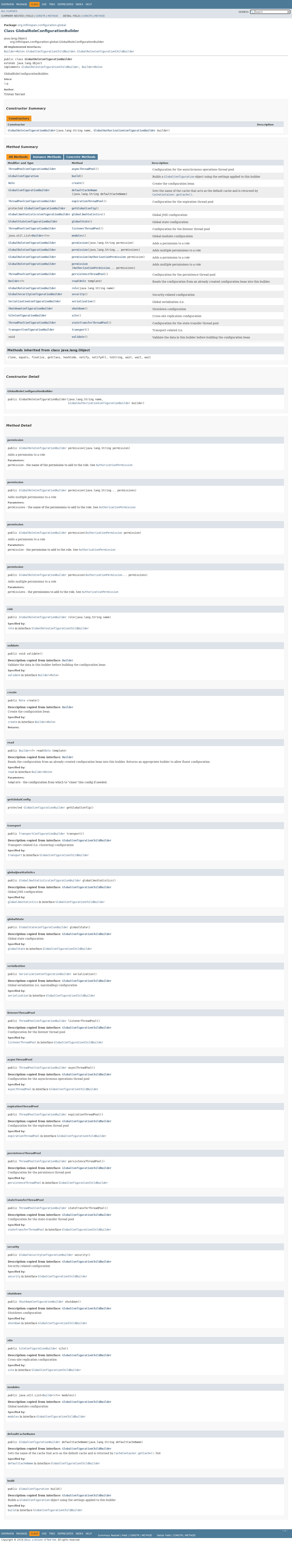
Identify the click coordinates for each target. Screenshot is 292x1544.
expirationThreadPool (87, 201)
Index (79, 4)
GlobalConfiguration (23, 176)
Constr (40, 16)
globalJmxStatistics (87, 214)
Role (20, 51)
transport (79, 329)
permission (80, 242)
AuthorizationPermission (107, 256)
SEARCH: (244, 12)
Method (53, 16)
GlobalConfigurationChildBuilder (50, 51)
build (76, 176)
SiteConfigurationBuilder (27, 315)
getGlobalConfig (84, 208)
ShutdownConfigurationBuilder (30, 308)
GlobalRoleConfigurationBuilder (31, 130)
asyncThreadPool (84, 168)
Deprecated (65, 4)
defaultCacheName (84, 190)
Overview (7, 4)
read (75, 281)
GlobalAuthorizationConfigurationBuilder (125, 130)
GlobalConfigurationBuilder (29, 190)
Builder (9, 51)
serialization (82, 301)
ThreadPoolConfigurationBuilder (32, 168)
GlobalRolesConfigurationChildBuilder (105, 51)
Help (89, 4)
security (78, 294)
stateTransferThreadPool (90, 322)
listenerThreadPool (86, 228)
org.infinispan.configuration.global (42, 25)
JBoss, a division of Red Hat (40, 1539)
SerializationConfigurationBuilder (34, 301)
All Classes (9, 11)
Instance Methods (47, 157)
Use (44, 4)
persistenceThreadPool (88, 274)
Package (21, 4)
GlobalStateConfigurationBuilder (33, 221)
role (75, 288)
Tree (52, 4)
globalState (80, 221)
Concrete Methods (80, 157)
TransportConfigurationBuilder (31, 329)
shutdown (78, 308)
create (76, 183)
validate (78, 336)
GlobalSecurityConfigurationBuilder (35, 294)
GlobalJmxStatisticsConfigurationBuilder (39, 214)
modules (77, 235)
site (75, 315)
